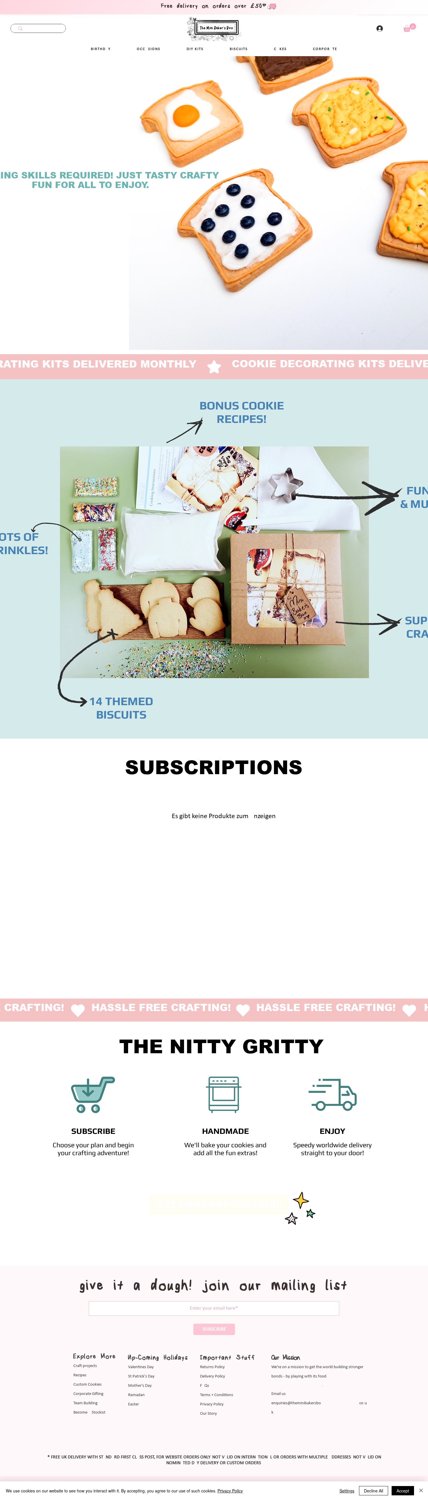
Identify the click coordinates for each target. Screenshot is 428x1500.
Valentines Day (141, 1367)
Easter (133, 1404)
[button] (149, 49)
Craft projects (85, 1366)
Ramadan (136, 1395)
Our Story (208, 1414)
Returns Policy (212, 1367)
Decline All (373, 1491)
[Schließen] (421, 1490)
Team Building (85, 1403)
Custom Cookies (87, 1384)
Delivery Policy (212, 1376)
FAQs (204, 1386)
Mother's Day (140, 1386)
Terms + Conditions (216, 1395)
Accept (403, 1491)
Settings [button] (346, 1491)
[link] (409, 27)
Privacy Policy (212, 1404)
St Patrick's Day (141, 1376)
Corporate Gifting (88, 1394)
